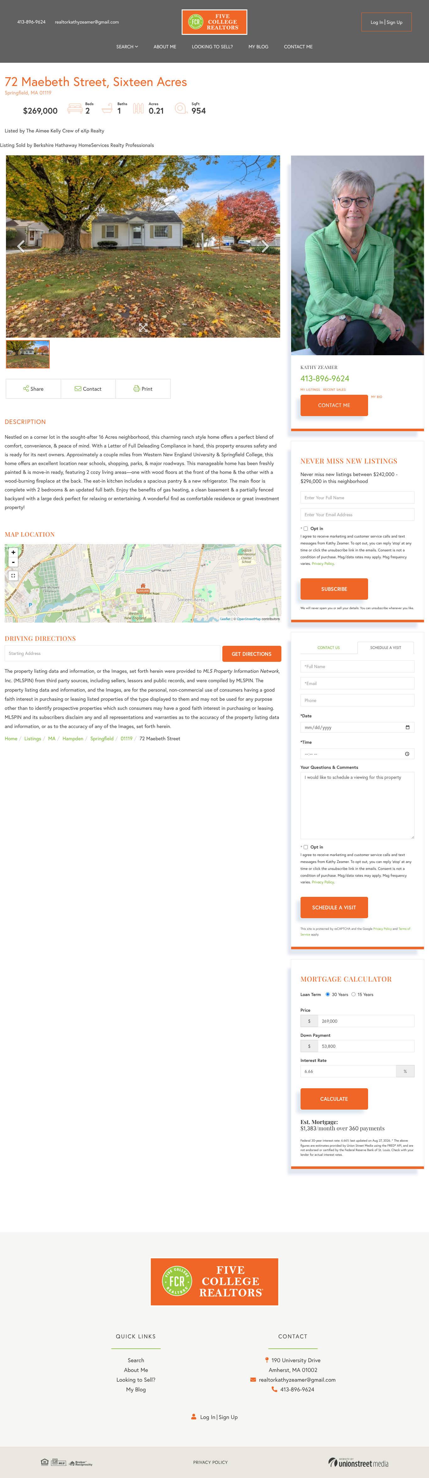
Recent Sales (334, 390)
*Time (306, 742)
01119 (127, 738)
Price (306, 1010)
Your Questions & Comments (329, 767)
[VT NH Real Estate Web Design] (358, 1462)
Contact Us (329, 647)
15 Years (365, 994)
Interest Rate (314, 1060)
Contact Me (334, 405)
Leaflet (225, 619)
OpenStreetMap (249, 619)
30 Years (340, 994)
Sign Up (395, 22)
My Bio (377, 397)
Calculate (334, 1098)
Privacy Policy (323, 563)
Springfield (102, 738)
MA (52, 738)
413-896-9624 (31, 22)
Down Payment (316, 1035)
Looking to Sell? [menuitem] (212, 47)
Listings (32, 738)
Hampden (72, 738)
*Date (306, 716)
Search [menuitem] (125, 47)
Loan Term (311, 994)
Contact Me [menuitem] (298, 47)
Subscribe (334, 589)
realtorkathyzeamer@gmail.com (87, 22)
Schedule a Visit (385, 647)
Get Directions (252, 654)
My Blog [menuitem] (258, 47)
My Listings (310, 390)
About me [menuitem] (165, 47)
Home (11, 738)
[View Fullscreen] (13, 576)
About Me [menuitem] (136, 1370)
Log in (377, 22)
